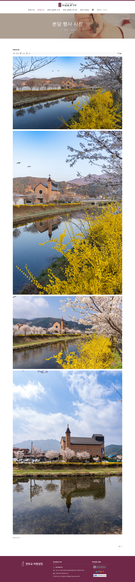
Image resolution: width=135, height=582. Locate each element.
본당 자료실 (84, 10)
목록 (121, 546)
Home (60, 30)
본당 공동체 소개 (53, 10)
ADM (78, 576)
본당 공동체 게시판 (70, 10)
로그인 (105, 10)
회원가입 (99, 10)
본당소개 (31, 10)
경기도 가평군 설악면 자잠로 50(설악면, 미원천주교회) (70, 570)
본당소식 (41, 10)
